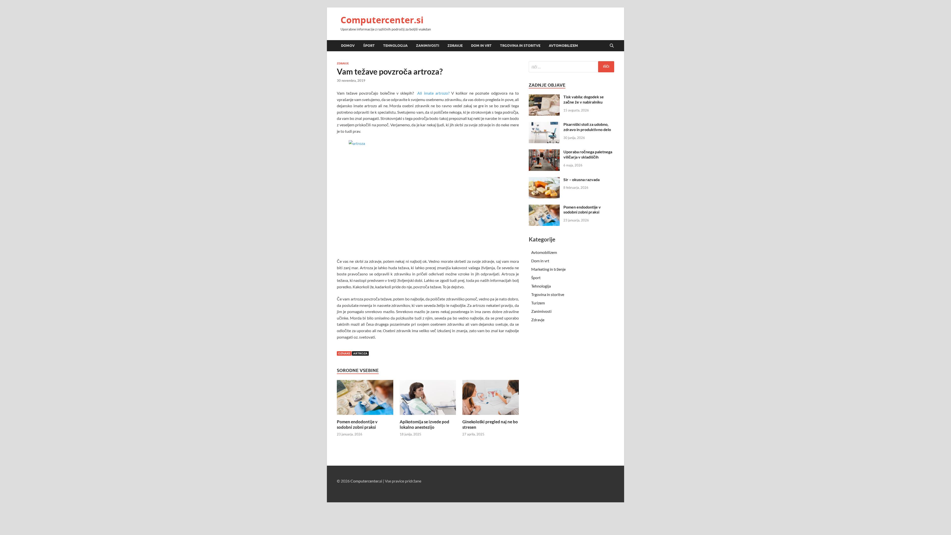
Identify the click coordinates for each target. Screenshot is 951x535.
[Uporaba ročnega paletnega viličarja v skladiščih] (544, 152)
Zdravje (455, 46)
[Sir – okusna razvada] (544, 180)
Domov (348, 46)
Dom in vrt (481, 46)
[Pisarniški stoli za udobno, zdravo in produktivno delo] (544, 124)
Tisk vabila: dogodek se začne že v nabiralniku (583, 99)
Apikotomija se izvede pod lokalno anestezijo (424, 424)
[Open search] (611, 46)
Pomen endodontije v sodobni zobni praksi (357, 424)
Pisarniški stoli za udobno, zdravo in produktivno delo (587, 127)
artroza (360, 353)
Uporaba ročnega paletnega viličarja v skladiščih (587, 154)
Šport (369, 46)
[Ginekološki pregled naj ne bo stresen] (490, 399)
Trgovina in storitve (520, 46)
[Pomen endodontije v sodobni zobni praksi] (365, 399)
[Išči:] (571, 66)
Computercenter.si (382, 20)
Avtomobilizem (563, 46)
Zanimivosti (427, 46)
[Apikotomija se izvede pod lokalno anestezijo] (428, 399)
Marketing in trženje (548, 269)
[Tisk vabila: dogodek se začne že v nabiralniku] (544, 97)
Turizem (538, 302)
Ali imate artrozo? (433, 93)
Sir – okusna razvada (581, 179)
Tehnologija (395, 46)
